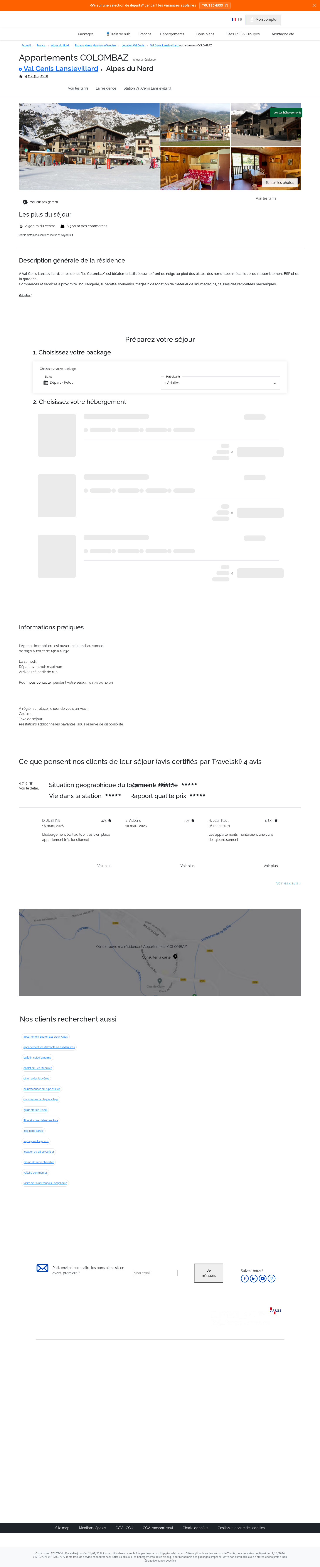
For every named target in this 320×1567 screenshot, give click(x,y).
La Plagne (180, 1386)
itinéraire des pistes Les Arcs (41, 1120)
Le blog (137, 1451)
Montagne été (283, 34)
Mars (216, 1392)
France (41, 45)
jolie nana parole (34, 1130)
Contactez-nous (49, 1355)
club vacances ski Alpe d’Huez (42, 1089)
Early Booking (102, 1386)
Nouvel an (220, 1371)
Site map (62, 1528)
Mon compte (266, 19)
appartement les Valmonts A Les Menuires (49, 1047)
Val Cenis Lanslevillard (164, 45)
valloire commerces (35, 1172)
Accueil (27, 45)
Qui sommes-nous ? (52, 1363)
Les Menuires (182, 1397)
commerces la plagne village (41, 1099)
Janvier (218, 1376)
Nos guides (140, 1456)
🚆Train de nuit (118, 34)
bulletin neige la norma (37, 1057)
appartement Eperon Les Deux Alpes (46, 1036)
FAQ (39, 1378)
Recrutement (46, 1370)
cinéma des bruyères (36, 1078)
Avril (215, 1397)
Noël (216, 1366)
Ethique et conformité (53, 1385)
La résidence (106, 88)
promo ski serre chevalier (39, 1162)
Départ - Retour (62, 382)
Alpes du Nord (60, 45)
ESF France (262, 1423)
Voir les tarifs (78, 88)
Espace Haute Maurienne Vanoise (95, 45)
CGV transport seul (158, 1528)
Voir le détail (29, 788)
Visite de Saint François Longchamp (45, 1183)
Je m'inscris (209, 1273)
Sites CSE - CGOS (145, 1376)
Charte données (196, 1528)
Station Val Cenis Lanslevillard (147, 88)
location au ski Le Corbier (39, 1151)
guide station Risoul (35, 1109)
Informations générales (42, 88)
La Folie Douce (183, 1477)
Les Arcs (179, 1392)
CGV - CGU (125, 1528)
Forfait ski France (266, 1418)
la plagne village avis (36, 1141)
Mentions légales (93, 1528)
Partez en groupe (145, 1371)
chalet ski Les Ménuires (38, 1068)
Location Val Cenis (133, 45)
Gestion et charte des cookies (241, 1528)
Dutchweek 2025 (185, 1472)
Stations (144, 34)
